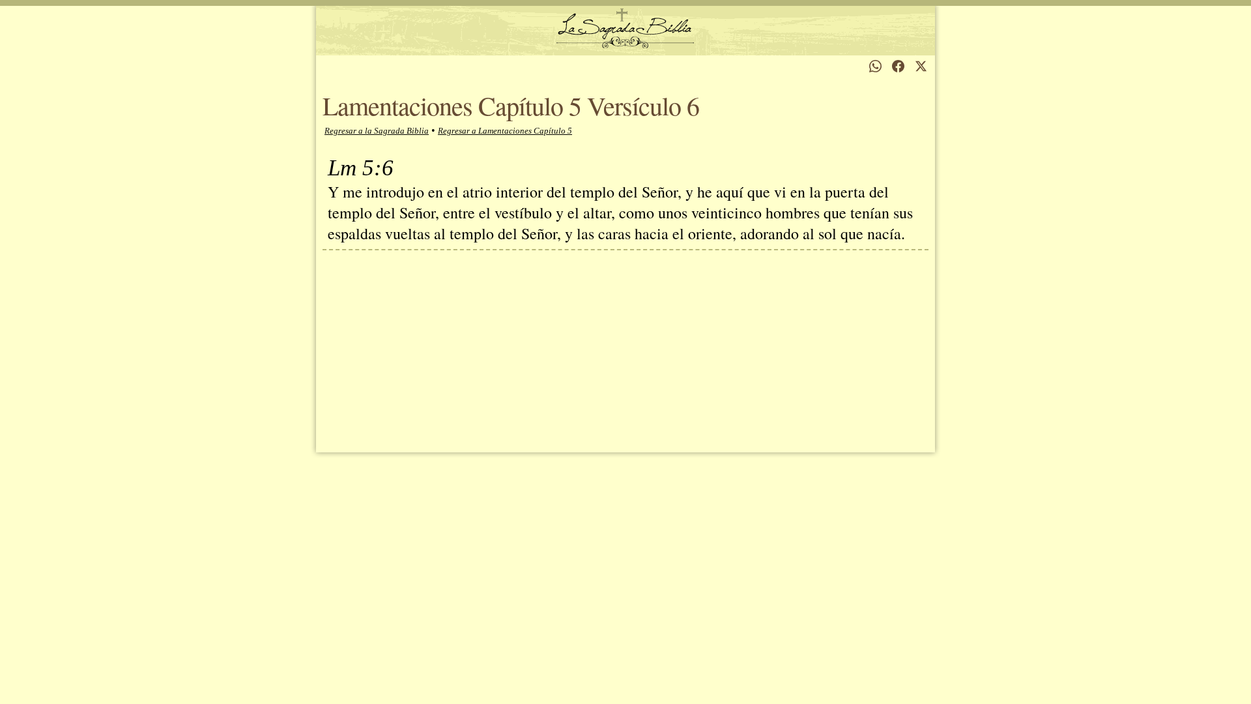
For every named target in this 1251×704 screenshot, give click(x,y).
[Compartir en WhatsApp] (875, 66)
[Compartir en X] (921, 66)
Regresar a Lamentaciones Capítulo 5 (505, 131)
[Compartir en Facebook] (898, 66)
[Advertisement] (625, 348)
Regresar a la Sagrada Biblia (376, 131)
